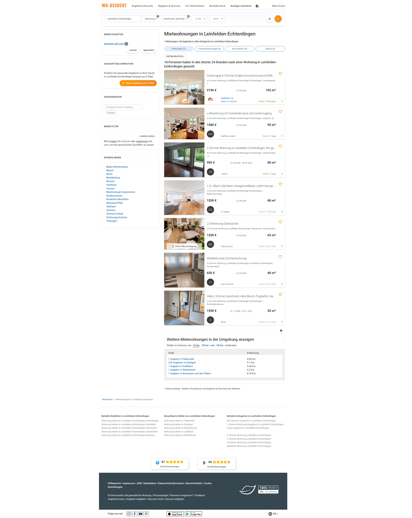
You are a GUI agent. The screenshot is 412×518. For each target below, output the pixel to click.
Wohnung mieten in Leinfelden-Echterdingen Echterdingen (130, 420)
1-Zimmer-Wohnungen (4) (209, 49)
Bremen (110, 181)
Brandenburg (113, 177)
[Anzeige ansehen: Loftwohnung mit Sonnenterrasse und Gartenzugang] (184, 123)
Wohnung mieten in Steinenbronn (180, 428)
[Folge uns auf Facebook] (135, 513)
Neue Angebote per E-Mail (140, 83)
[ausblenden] (282, 101)
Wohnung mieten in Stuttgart (178, 424)
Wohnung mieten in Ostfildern (179, 431)
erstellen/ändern (147, 136)
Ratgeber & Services (169, 5)
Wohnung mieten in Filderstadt (179, 420)
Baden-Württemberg (116, 166)
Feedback (200, 495)
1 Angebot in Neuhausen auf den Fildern (189, 373)
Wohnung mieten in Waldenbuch (180, 435)
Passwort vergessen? (181, 495)
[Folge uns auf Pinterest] (146, 513)
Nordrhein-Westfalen (117, 199)
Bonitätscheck (217, 5)
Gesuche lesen (156, 499)
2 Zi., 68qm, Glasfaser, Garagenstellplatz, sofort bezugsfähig (243, 186)
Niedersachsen (114, 195)
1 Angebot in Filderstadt (181, 359)
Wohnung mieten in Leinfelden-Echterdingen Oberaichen (129, 428)
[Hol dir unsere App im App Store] (175, 513)
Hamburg (111, 184)
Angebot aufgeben (136, 499)
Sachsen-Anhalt (114, 213)
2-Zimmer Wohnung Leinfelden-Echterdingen (249, 435)
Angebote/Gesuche (142, 5)
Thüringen (111, 220)
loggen (113, 141)
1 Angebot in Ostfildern (180, 366)
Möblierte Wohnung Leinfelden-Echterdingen (249, 446)
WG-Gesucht (107, 399)
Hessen (110, 188)
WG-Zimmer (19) (239, 49)
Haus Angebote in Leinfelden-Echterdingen (248, 428)
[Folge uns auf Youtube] (141, 513)
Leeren (133, 50)
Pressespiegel (160, 495)
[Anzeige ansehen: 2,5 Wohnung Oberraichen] (184, 234)
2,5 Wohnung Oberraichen (222, 223)
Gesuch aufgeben (175, 499)
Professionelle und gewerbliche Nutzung (129, 495)
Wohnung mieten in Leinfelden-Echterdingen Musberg (127, 435)
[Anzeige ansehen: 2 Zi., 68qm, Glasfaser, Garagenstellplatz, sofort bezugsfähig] (184, 197)
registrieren (142, 141)
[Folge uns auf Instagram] (129, 513)
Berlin (109, 174)
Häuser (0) (270, 49)
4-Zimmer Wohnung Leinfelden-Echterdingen (249, 442)
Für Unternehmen (195, 5)
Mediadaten (149, 483)
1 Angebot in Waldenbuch (182, 369)
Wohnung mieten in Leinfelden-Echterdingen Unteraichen (129, 431)
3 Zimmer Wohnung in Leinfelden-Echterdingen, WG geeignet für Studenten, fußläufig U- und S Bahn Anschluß (274, 148)
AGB (139, 483)
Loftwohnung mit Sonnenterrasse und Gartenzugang (239, 113)
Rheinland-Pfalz (114, 203)
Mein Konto (278, 5)
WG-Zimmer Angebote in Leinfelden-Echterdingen (251, 420)
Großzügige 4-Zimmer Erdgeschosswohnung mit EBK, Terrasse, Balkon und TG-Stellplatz (261, 75)
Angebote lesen (116, 499)
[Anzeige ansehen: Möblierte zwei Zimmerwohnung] (184, 270)
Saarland (111, 206)
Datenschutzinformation (171, 483)
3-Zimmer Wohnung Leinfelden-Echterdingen (249, 439)
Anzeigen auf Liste (114, 43)
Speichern (148, 50)
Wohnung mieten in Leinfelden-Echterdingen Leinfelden (128, 424)
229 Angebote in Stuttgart (182, 362)
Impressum (129, 483)
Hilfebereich (114, 483)
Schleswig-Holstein (116, 217)
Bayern (110, 170)
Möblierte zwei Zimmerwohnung (227, 258)
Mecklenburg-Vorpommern (120, 192)
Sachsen (111, 210)
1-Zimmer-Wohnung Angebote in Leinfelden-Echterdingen (255, 424)
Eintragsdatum (174, 56)
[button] (150, 18)
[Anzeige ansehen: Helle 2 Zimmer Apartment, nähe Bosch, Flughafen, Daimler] (184, 308)
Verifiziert (226, 98)
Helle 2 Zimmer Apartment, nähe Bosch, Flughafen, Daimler (243, 296)
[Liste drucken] (281, 331)
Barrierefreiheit (194, 483)
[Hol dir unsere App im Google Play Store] (193, 513)
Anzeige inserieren (240, 5)
